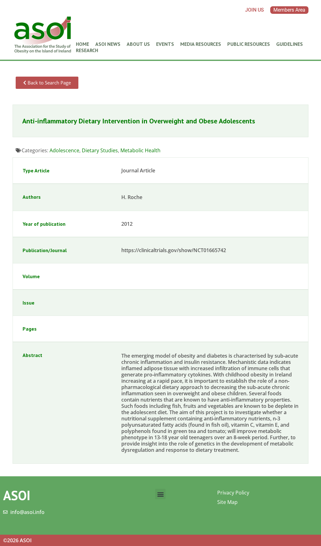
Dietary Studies (100, 150)
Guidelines (289, 44)
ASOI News (107, 44)
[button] (160, 494)
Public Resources (248, 44)
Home (82, 44)
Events (165, 44)
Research (87, 50)
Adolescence (64, 150)
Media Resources (200, 44)
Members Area (289, 10)
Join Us (254, 10)
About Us (138, 44)
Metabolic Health (140, 150)
